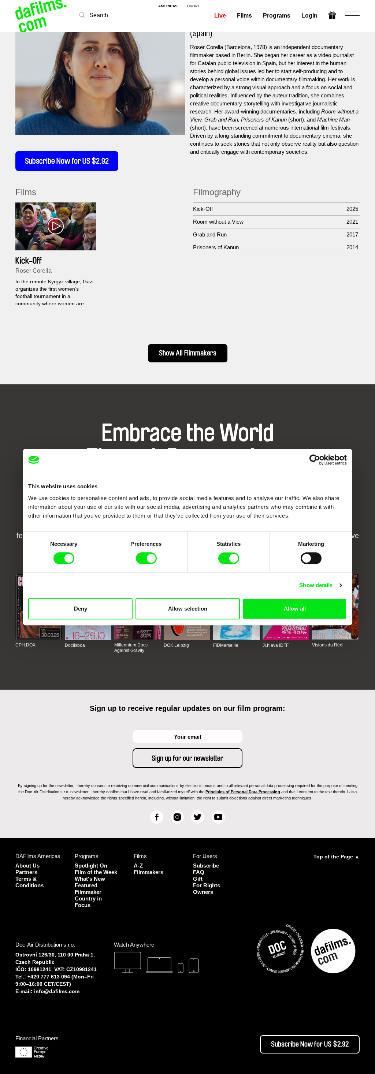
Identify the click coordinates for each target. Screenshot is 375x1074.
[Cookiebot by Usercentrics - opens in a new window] (315, 459)
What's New (90, 879)
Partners (26, 872)
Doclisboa (75, 645)
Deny (80, 608)
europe (192, 6)
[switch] (146, 558)
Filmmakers (148, 872)
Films (244, 15)
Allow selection (187, 608)
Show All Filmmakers (187, 353)
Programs (276, 15)
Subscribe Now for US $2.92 (67, 161)
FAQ (198, 872)
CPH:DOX (25, 645)
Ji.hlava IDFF (276, 645)
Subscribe (206, 865)
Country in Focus (88, 901)
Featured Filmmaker (88, 888)
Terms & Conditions (29, 882)
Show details (316, 585)
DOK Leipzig (176, 645)
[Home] (41, 15)
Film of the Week (96, 872)
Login (309, 15)
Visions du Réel (328, 645)
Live (220, 15)
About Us (27, 865)
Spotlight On (91, 865)
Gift (198, 879)
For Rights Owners (206, 888)
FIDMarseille (225, 645)
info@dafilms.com (56, 991)
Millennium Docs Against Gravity (131, 647)
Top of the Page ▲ (336, 856)
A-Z (138, 865)
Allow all (295, 608)
